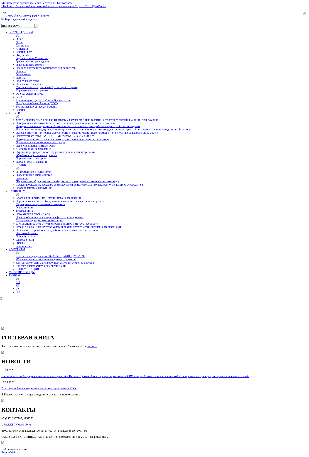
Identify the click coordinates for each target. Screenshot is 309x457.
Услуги (14, 113)
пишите (92, 346)
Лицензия (22, 48)
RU (18, 282)
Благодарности (25, 239)
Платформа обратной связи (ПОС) (37, 103)
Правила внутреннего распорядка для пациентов (46, 67)
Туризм (14, 275)
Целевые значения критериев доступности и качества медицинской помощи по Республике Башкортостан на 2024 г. (87, 132)
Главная (20, 109)
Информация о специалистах (33, 171)
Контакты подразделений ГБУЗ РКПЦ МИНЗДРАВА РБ (50, 256)
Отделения (22, 55)
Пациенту (17, 191)
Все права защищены (96, 436)
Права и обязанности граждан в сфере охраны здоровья (50, 217)
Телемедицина (24, 210)
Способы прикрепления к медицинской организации (48, 197)
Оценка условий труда (29, 93)
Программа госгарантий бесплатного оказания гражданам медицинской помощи (65, 123)
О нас (19, 38)
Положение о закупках (30, 84)
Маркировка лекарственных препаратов (40, 204)
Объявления (23, 74)
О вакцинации (25, 207)
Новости (21, 71)
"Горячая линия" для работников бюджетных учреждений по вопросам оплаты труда (67, 181)
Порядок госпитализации (31, 161)
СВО (19, 96)
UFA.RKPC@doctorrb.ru (16, 424)
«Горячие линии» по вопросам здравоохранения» (46, 259)
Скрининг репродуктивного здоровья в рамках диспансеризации (55, 152)
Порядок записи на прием (31, 158)
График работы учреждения (33, 61)
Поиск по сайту (25, 236)
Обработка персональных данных (36, 155)
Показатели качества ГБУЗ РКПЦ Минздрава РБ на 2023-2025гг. (55, 135)
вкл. (10, 15)
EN (18, 288)
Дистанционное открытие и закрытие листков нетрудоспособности (57, 223)
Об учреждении (21, 32)
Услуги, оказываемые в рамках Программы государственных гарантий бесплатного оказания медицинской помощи (87, 119)
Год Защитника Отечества (32, 58)
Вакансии (22, 178)
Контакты (17, 249)
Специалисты (20, 164)
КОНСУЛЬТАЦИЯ (27, 269)
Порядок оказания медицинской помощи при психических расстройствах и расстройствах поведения (78, 126)
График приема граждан (30, 64)
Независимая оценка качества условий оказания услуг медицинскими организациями (68, 226)
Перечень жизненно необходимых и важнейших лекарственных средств (60, 201)
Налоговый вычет (27, 233)
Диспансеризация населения (33, 148)
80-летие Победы (22, 272)
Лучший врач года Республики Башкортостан (43, 100)
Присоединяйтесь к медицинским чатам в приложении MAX (39, 388)
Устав (19, 42)
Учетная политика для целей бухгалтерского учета (46, 87)
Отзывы (21, 242)
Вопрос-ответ (24, 246)
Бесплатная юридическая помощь (36, 106)
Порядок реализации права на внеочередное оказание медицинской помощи (62, 139)
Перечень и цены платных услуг (36, 145)
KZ (18, 285)
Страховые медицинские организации (39, 220)
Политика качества (27, 80)
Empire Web (8, 452)
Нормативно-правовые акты (33, 213)
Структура (22, 45)
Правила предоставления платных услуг (40, 142)
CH (18, 291)
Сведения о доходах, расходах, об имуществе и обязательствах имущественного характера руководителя (79, 184)
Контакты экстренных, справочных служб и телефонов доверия (55, 262)
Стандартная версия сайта (33, 15)
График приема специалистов (34, 174)
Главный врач (24, 51)
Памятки (21, 77)
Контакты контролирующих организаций (41, 265)
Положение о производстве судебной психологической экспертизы (57, 230)
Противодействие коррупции (34, 187)
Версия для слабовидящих (21, 19)
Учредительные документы (32, 90)
